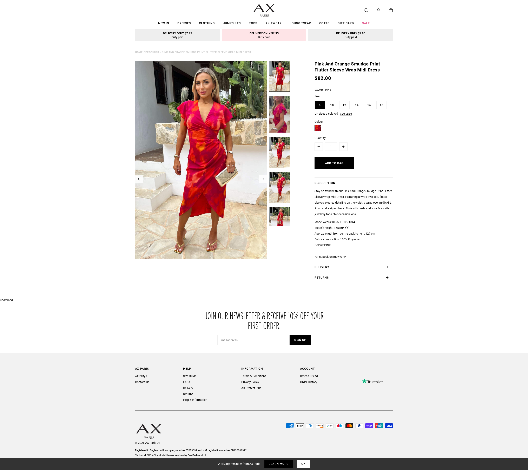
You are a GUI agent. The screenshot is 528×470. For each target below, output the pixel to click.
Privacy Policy (250, 382)
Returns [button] (322, 277)
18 (381, 105)
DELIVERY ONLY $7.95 (177, 35)
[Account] (374, 10)
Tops (253, 23)
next (263, 179)
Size (317, 96)
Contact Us (142, 382)
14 (357, 105)
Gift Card (346, 23)
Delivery (188, 388)
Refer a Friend (309, 376)
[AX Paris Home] (264, 10)
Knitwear (273, 23)
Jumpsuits (232, 23)
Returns (188, 394)
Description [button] (325, 183)
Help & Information (195, 400)
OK (303, 464)
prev (139, 179)
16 (369, 105)
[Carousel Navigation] (201, 179)
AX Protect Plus (251, 388)
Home (139, 52)
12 (344, 105)
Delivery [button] (322, 267)
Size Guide (346, 113)
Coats (324, 23)
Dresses (184, 23)
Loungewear (300, 23)
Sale (366, 23)
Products (152, 52)
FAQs (186, 382)
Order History (308, 382)
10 (332, 105)
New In (163, 23)
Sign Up (300, 340)
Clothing (207, 23)
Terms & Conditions (253, 376)
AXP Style (141, 376)
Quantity (320, 138)
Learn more (279, 464)
